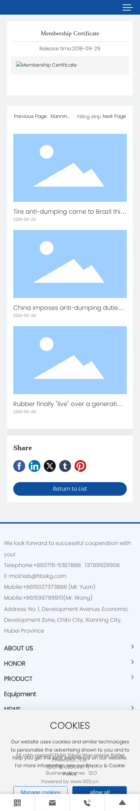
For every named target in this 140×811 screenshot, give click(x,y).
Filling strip (89, 116)
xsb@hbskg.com (44, 576)
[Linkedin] (34, 466)
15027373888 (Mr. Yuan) (64, 587)
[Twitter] (50, 466)
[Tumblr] (65, 466)
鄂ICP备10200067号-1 (69, 766)
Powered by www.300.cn (70, 781)
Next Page (114, 116)
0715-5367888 (62, 565)
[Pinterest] (80, 466)
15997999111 (48, 598)
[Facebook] (19, 466)
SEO (92, 773)
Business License (65, 773)
